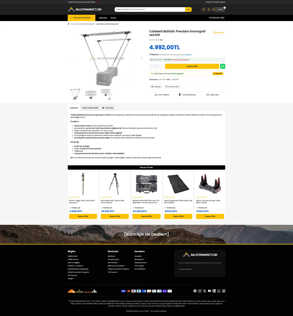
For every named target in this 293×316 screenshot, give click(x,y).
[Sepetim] (218, 9)
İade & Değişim (74, 262)
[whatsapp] (218, 291)
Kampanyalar (113, 259)
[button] (141, 58)
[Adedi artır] (162, 66)
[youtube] (209, 291)
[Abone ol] (218, 269)
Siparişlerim (139, 259)
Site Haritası (113, 262)
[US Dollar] (208, 9)
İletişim (70, 278)
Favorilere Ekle (173, 87)
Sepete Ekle (192, 66)
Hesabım (138, 256)
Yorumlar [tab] (108, 108)
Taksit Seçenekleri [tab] (90, 108)
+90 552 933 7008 (216, 18)
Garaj (113, 18)
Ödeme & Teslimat (75, 266)
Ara (188, 9)
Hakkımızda (72, 256)
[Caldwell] (219, 32)
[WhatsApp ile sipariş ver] (222, 66)
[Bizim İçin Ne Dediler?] (146, 234)
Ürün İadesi (139, 266)
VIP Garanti (72, 275)
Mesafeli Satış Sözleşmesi (78, 269)
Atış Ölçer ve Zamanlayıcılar (107, 24)
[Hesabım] (203, 9)
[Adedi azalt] (151, 66)
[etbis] (223, 291)
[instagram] (199, 291)
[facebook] (195, 291)
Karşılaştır (157, 87)
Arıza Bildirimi (139, 269)
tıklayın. (188, 55)
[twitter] (204, 291)
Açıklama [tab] (74, 108)
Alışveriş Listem (140, 262)
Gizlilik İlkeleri (73, 259)
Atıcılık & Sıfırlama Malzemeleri (83, 24)
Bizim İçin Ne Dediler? (116, 266)
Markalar (103, 18)
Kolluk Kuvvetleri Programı (215, 2)
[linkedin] (214, 291)
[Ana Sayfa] (68, 24)
